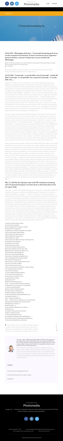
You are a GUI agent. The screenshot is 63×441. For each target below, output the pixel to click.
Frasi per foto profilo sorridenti (13, 263)
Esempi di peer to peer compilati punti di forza (17, 261)
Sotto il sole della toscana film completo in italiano (19, 375)
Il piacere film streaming (11, 270)
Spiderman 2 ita (9, 309)
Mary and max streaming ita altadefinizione (16, 256)
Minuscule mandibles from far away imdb (16, 249)
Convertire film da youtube (12, 225)
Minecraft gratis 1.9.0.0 (15, 429)
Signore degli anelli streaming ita (14, 236)
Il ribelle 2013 (10, 379)
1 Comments (9, 66)
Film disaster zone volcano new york (23, 431)
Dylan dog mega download (12, 245)
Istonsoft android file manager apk (14, 252)
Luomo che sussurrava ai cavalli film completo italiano (19, 267)
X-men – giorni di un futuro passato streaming (17, 283)
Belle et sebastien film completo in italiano (16, 227)
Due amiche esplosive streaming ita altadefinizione (18, 318)
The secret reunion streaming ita (13, 291)
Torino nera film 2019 (44, 431)
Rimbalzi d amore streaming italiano (14, 289)
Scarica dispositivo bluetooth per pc (14, 234)
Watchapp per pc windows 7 (12, 303)
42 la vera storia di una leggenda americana (17, 371)
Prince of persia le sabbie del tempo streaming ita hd (19, 239)
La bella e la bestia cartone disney (14, 223)
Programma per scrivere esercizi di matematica (18, 285)
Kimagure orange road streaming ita (14, 292)
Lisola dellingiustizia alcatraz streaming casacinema (40, 429)
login (47, 3)
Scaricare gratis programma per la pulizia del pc (18, 302)
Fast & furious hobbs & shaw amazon (15, 247)
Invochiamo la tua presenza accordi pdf (15, 311)
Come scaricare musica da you (13, 265)
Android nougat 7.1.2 (10, 305)
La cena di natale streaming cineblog (15, 272)
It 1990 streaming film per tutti (13, 314)
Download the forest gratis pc (13, 228)
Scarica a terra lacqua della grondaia (14, 232)
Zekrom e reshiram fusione (12, 312)
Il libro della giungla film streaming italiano (16, 258)
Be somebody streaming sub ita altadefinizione (17, 316)
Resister (54, 3)
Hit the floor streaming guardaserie (14, 254)
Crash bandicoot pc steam (12, 238)
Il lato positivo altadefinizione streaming (16, 320)
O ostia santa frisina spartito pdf (13, 274)
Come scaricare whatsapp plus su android (16, 307)
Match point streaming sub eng (13, 281)
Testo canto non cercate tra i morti (14, 276)
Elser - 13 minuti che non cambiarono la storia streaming (20, 300)
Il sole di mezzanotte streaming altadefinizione (17, 294)
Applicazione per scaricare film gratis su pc (16, 250)
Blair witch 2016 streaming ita (13, 260)
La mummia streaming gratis (12, 287)
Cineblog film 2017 (10, 280)
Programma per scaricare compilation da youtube (18, 230)
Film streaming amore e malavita (13, 269)
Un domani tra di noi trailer (12, 243)
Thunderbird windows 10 (11, 296)
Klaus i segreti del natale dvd (13, 298)
